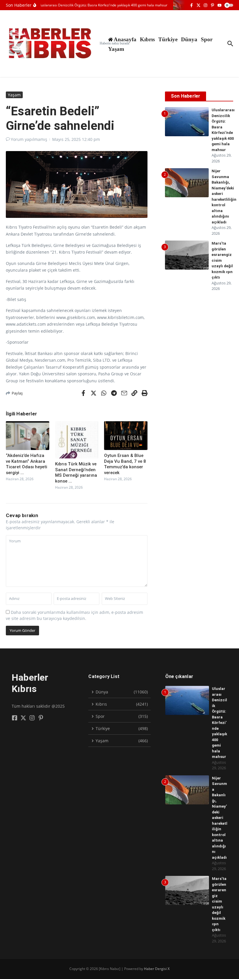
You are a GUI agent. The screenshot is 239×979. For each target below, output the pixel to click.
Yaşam (116, 49)
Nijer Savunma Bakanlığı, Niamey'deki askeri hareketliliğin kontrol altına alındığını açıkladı (219, 818)
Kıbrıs (147, 39)
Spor (206, 39)
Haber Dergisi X (157, 968)
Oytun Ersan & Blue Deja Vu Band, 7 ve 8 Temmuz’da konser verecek (125, 464)
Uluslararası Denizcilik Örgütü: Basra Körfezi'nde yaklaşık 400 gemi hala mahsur (219, 722)
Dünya (189, 39)
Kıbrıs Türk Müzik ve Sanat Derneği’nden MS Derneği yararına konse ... (76, 472)
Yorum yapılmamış (29, 139)
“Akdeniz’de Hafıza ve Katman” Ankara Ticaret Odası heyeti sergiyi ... (26, 464)
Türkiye (168, 39)
